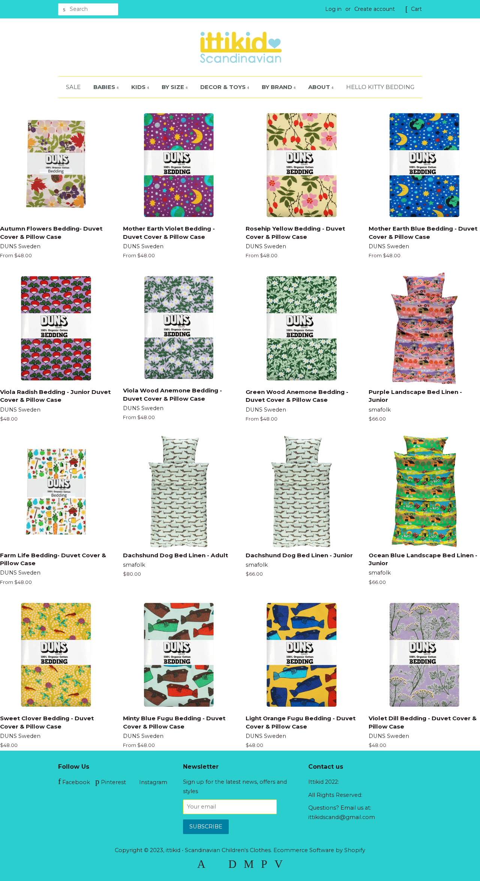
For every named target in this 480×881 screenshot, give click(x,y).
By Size (174, 87)
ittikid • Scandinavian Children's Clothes (218, 850)
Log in (333, 9)
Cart (416, 9)
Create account (374, 9)
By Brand (278, 87)
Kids (139, 87)
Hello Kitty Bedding (380, 87)
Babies (105, 87)
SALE (73, 87)
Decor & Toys (223, 87)
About (320, 87)
